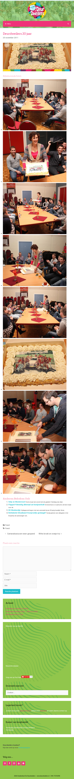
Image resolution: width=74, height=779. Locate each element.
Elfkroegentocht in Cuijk (14, 614)
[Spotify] (23, 763)
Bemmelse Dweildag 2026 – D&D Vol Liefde (22, 611)
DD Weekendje (14, 510)
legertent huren (25, 711)
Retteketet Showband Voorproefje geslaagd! (27, 513)
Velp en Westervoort (17, 502)
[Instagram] (5, 763)
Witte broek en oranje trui (49, 534)
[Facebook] (9, 763)
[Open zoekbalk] (68, 24)
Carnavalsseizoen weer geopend (21, 534)
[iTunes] (14, 763)
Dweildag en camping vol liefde (17, 608)
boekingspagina (24, 748)
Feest (7, 525)
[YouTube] (19, 763)
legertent (43, 711)
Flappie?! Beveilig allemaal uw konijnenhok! (26, 505)
